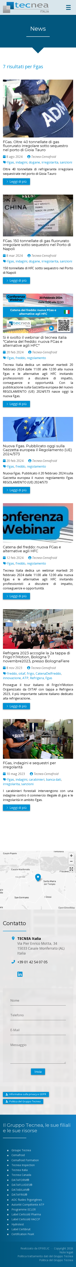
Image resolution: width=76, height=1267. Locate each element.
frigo (30, 673)
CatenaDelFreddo (48, 673)
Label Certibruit (21, 1229)
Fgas (10, 162)
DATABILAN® (20, 1190)
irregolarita (50, 162)
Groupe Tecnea (21, 1150)
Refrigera (37, 678)
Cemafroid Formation (25, 1160)
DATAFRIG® (19, 1194)
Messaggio (18, 1045)
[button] (38, 877)
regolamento (36, 358)
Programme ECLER (23, 1209)
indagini (21, 162)
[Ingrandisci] (71, 855)
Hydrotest (17, 1224)
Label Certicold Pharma (26, 1214)
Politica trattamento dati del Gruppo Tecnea (45, 1256)
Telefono (17, 1015)
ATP (25, 678)
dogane (34, 162)
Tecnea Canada (21, 1175)
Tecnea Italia (19, 1170)
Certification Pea (21, 1234)
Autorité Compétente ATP (27, 1204)
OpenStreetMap (66, 907)
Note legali (66, 1252)
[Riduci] (71, 861)
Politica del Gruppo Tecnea (56, 1260)
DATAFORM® (20, 1180)
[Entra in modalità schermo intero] (71, 869)
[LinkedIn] (19, 974)
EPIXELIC (43, 1248)
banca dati (53, 779)
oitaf (22, 673)
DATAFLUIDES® (21, 1185)
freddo (20, 358)
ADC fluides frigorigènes (26, 1199)
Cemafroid (18, 1155)
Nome (14, 1000)
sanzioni (66, 162)
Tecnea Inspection (23, 1165)
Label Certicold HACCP (25, 1219)
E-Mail (14, 1030)
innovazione (12, 678)
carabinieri (36, 779)
